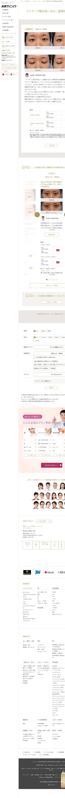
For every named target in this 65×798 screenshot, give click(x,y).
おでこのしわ (26, 592)
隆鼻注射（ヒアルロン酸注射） (41, 368)
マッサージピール (56, 674)
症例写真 (5, 23)
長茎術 (39, 742)
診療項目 (5, 10)
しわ (24, 601)
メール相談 (7, 41)
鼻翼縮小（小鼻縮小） (57, 653)
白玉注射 (54, 666)
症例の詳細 (51, 234)
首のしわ (25, 616)
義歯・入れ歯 (41, 649)
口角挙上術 (40, 674)
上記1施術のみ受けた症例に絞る (46, 357)
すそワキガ (55, 734)
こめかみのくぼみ (27, 599)
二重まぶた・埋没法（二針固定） (48, 256)
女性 (43, 331)
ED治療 (39, 736)
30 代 (56, 337)
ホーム (21, 1)
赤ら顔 (54, 592)
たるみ (24, 603)
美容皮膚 (55, 662)
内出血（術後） (36, 134)
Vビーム (54, 712)
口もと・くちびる (42, 601)
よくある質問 (45, 754)
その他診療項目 (42, 720)
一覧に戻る (52, 145)
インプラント (41, 644)
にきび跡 (54, 607)
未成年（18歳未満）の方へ (37, 774)
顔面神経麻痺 (41, 723)
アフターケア (54, 544)
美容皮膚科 (55, 588)
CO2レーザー (55, 715)
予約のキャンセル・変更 (9, 45)
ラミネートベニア (42, 651)
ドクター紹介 (7, 17)
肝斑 (53, 612)
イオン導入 (55, 710)
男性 (49, 331)
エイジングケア (27, 588)
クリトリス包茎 (56, 736)
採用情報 (5, 30)
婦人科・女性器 (57, 730)
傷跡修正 (25, 720)
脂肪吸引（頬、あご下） (29, 647)
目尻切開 (25, 683)
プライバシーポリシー (60, 777)
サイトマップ (26, 774)
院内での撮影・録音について (51, 774)
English (14, 74)
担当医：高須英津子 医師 (37, 75)
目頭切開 (53, 368)
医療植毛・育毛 (27, 730)
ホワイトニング (41, 647)
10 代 (43, 337)
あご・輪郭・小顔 (42, 592)
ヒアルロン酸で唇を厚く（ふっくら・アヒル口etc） (44, 670)
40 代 (63, 337)
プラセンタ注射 (56, 677)
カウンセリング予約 (9, 37)
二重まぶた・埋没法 (35, 114)
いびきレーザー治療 (42, 725)
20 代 (50, 337)
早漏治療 (40, 738)
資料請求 (61, 545)
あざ (53, 594)
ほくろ (54, 610)
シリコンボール (41, 740)
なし (37, 331)
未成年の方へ (13, 64)
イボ (53, 596)
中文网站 (6, 74)
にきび (54, 605)
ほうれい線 (25, 612)
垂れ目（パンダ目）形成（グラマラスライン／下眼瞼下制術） (29, 672)
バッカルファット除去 (57, 687)
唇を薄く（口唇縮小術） (44, 666)
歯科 (39, 594)
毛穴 (53, 601)
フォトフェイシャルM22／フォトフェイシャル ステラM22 (58, 681)
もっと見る (30, 455)
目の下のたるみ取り (28, 678)
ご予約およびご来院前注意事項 (45, 777)
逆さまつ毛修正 (37, 364)
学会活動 (5, 71)
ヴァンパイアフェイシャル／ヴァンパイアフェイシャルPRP (58, 706)
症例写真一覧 (27, 1)
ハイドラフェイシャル (57, 689)
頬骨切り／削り (27, 645)
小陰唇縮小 (55, 738)
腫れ (31, 134)
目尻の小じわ (26, 614)
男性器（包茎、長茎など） (44, 731)
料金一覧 (5, 13)
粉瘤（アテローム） (57, 614)
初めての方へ (5, 64)
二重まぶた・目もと (36, 1)
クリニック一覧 (7, 20)
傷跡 (24, 723)
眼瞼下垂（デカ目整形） (29, 676)
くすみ (54, 598)
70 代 (37, 340)
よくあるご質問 (41, 521)
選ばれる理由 (13, 68)
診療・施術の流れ (8, 27)
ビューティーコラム (30, 754)
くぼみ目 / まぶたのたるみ (29, 594)
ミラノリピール (56, 672)
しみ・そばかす (56, 603)
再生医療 (40, 608)
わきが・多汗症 (57, 720)
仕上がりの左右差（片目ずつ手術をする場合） (51, 134)
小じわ (24, 596)
